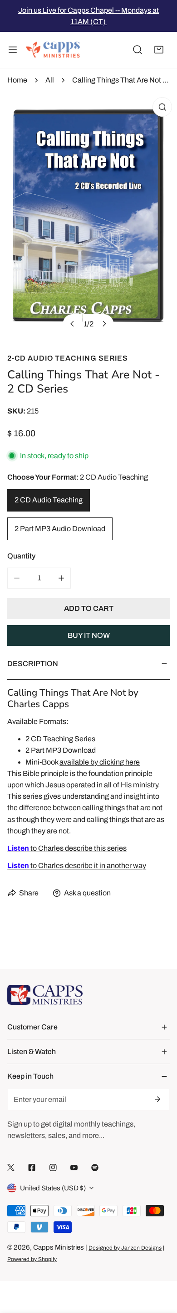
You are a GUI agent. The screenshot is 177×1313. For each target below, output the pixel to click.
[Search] (137, 50)
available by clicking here (99, 762)
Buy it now (89, 635)
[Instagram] (53, 1168)
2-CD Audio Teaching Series (67, 358)
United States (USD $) (53, 1188)
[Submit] (157, 1099)
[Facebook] (31, 1168)
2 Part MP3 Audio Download (60, 528)
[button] (159, 50)
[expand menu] (12, 50)
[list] (88, 216)
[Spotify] (94, 1168)
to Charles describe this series (67, 848)
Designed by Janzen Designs (125, 1248)
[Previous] (72, 324)
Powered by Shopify (32, 1259)
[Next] (103, 324)
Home (17, 80)
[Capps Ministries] (53, 50)
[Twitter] (10, 1168)
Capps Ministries (58, 1247)
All (49, 80)
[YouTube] (74, 1168)
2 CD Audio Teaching (49, 500)
